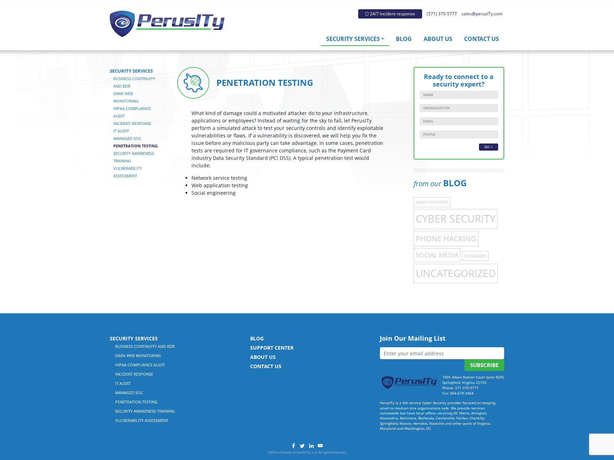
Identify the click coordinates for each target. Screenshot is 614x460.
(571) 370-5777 (442, 13)
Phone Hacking (446, 238)
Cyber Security (455, 218)
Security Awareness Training (145, 411)
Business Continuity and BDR (145, 346)
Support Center (271, 347)
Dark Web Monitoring (138, 355)
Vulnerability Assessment (141, 420)
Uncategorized (456, 273)
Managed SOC (127, 138)
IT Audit (121, 131)
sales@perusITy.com (482, 13)
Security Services (353, 39)
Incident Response (132, 123)
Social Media (437, 255)
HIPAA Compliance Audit (140, 364)
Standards (475, 255)
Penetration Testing (135, 145)
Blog (404, 39)
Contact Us (481, 39)
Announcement (432, 202)
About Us (438, 39)
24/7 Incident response (392, 13)
